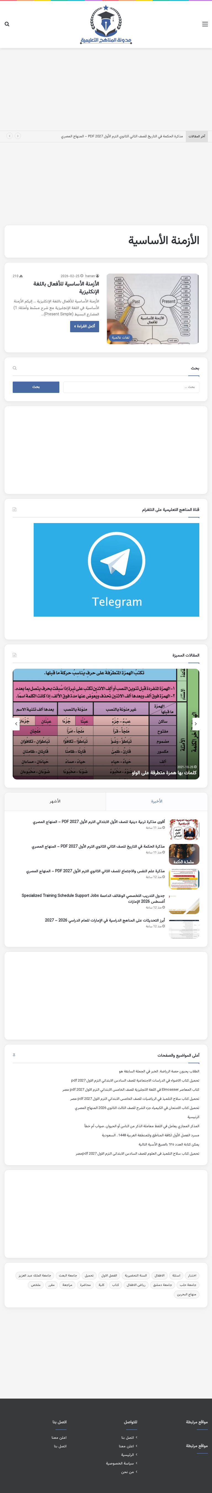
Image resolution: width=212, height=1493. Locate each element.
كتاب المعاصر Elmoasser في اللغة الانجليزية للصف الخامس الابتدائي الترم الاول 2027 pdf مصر (130, 1090)
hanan (90, 276)
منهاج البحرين (186, 1294)
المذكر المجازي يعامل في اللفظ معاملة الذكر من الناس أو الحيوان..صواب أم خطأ (141, 1126)
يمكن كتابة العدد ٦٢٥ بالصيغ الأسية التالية (169, 1144)
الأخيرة (156, 801)
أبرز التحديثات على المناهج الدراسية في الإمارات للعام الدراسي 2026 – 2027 (105, 921)
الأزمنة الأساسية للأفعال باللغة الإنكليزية (66, 288)
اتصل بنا (127, 1438)
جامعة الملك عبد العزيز (34, 1275)
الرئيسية (193, 1117)
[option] (106, 724)
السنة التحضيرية (136, 1275)
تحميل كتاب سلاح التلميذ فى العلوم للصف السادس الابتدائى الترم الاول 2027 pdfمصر (137, 1154)
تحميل (89, 1275)
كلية (101, 1285)
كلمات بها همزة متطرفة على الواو (164, 773)
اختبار (192, 1275)
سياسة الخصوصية (120, 1463)
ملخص (36, 1285)
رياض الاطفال (136, 1285)
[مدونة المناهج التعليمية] (106, 24)
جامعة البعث (68, 1275)
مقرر (51, 1285)
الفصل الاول (109, 1275)
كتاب (115, 1285)
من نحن (127, 1472)
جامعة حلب (188, 1285)
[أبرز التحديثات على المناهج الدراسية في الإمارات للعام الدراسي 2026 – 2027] (184, 928)
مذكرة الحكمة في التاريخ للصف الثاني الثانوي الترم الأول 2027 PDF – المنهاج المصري (122, 136)
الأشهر (55, 801)
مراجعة (67, 1285)
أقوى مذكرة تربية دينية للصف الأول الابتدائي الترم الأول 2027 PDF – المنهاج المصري (99, 822)
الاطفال (160, 1275)
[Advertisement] (106, 88)
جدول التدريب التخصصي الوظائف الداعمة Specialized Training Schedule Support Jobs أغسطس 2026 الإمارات (93, 899)
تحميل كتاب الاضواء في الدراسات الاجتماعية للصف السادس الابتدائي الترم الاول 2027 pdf (135, 1080)
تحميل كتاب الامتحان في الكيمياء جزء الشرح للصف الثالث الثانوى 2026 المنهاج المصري (137, 1108)
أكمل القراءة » (84, 326)
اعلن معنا (126, 1446)
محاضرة (85, 1285)
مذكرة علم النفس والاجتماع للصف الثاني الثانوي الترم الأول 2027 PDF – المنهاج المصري (95, 871)
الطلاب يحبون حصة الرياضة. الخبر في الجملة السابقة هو (159, 1071)
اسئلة (176, 1275)
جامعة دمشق (162, 1285)
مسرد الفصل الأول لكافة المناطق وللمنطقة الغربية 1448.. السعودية (150, 1135)
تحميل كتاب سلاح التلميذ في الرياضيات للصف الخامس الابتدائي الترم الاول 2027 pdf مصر (134, 1099)
